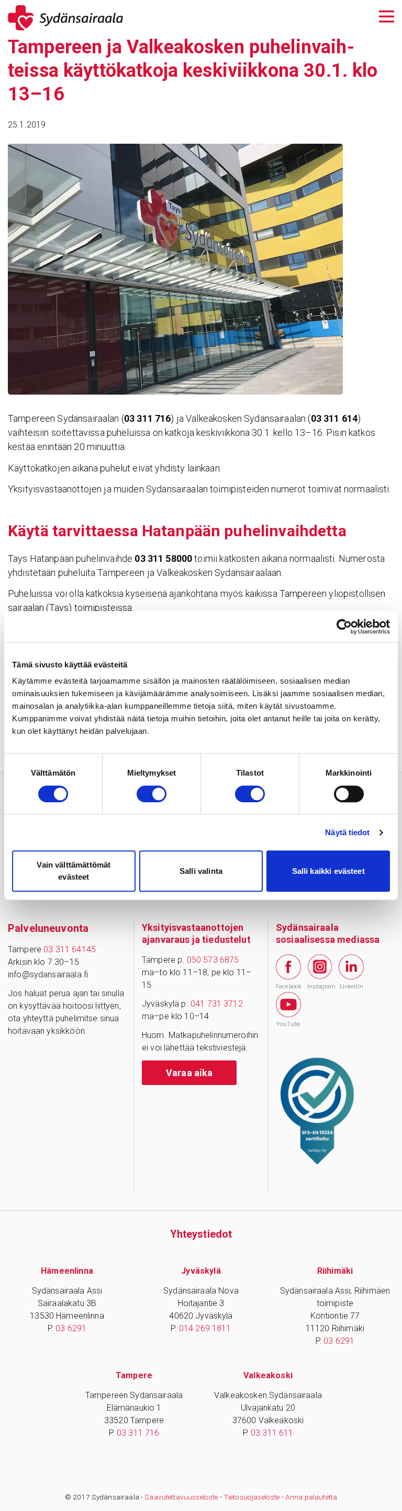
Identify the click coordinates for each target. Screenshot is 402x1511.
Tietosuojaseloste (252, 1497)
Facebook (288, 986)
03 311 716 (138, 1433)
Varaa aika (189, 1072)
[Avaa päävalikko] (386, 15)
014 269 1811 (205, 1328)
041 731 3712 (217, 1004)
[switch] (151, 794)
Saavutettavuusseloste (181, 1497)
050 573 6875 (213, 960)
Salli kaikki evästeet (328, 871)
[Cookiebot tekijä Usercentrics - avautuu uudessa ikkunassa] (344, 627)
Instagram (319, 986)
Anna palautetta (311, 1497)
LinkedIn (351, 986)
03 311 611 (272, 1433)
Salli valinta (201, 871)
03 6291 (70, 1328)
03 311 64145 (69, 949)
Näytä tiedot (347, 832)
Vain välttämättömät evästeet (73, 870)
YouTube (288, 1024)
